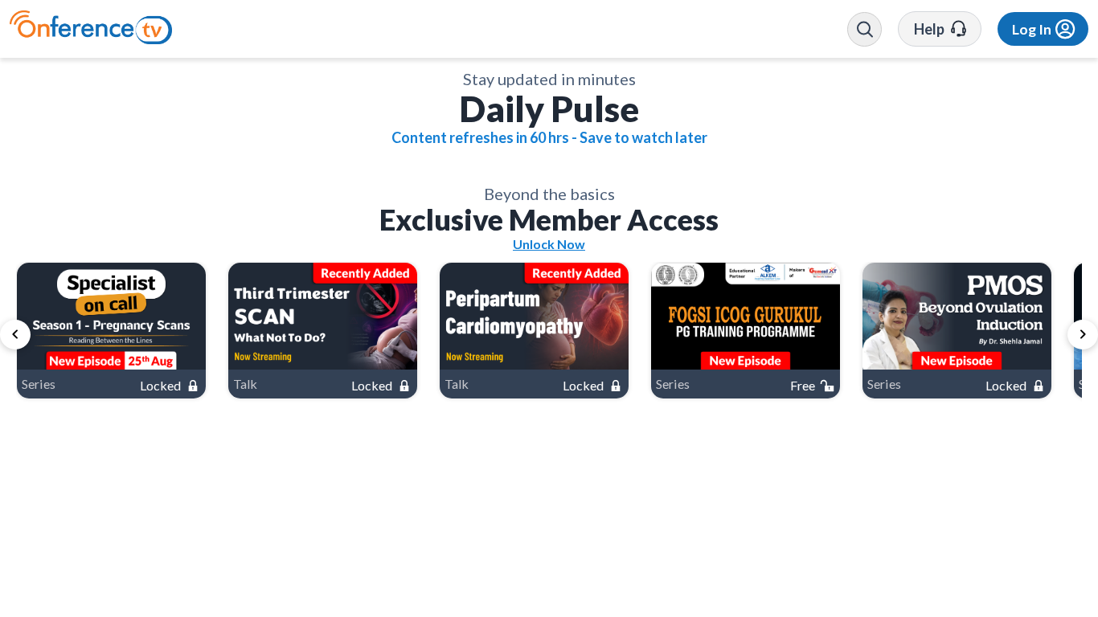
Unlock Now (549, 573)
